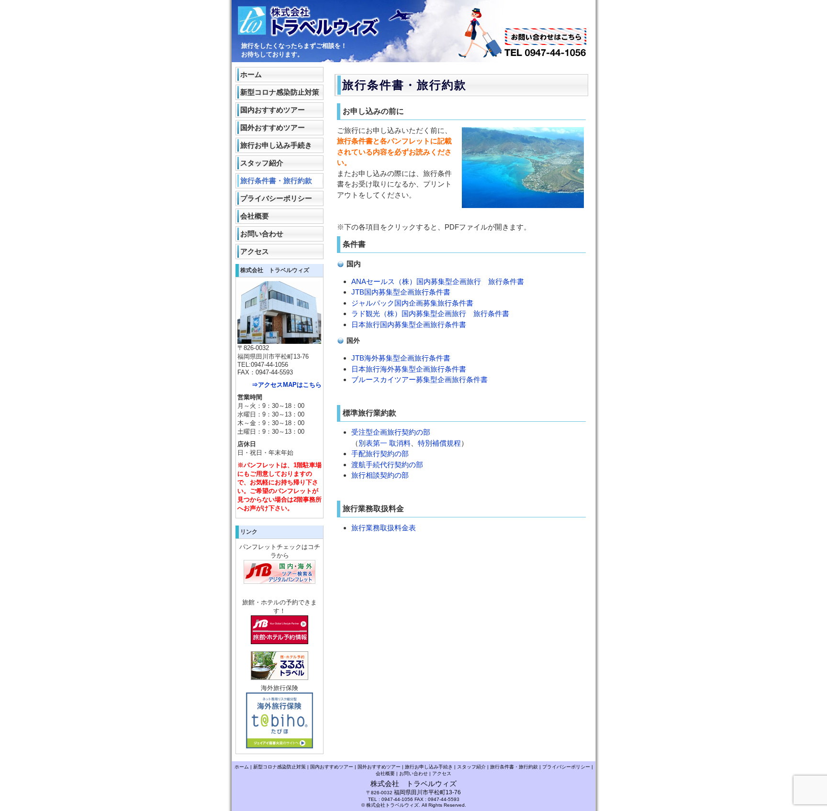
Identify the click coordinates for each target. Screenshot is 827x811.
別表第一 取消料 (384, 443)
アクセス (254, 251)
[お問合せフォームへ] (545, 43)
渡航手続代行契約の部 (387, 464)
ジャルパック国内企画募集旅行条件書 (412, 303)
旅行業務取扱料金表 (383, 528)
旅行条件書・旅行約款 (276, 180)
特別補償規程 (439, 443)
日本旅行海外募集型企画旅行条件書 (408, 369)
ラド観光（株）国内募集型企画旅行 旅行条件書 (430, 313)
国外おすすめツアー (272, 127)
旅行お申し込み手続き (276, 145)
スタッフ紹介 (261, 163)
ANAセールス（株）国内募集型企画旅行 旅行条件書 (437, 281)
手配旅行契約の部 (380, 453)
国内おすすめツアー (272, 110)
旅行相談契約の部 (380, 475)
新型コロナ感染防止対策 (279, 92)
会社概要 (254, 216)
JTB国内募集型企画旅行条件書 (400, 292)
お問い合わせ (261, 234)
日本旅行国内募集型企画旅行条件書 (408, 324)
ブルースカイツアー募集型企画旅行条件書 (419, 379)
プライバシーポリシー (276, 198)
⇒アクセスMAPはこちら (287, 384)
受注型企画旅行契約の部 (390, 432)
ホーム (251, 74)
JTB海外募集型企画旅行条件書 (400, 358)
